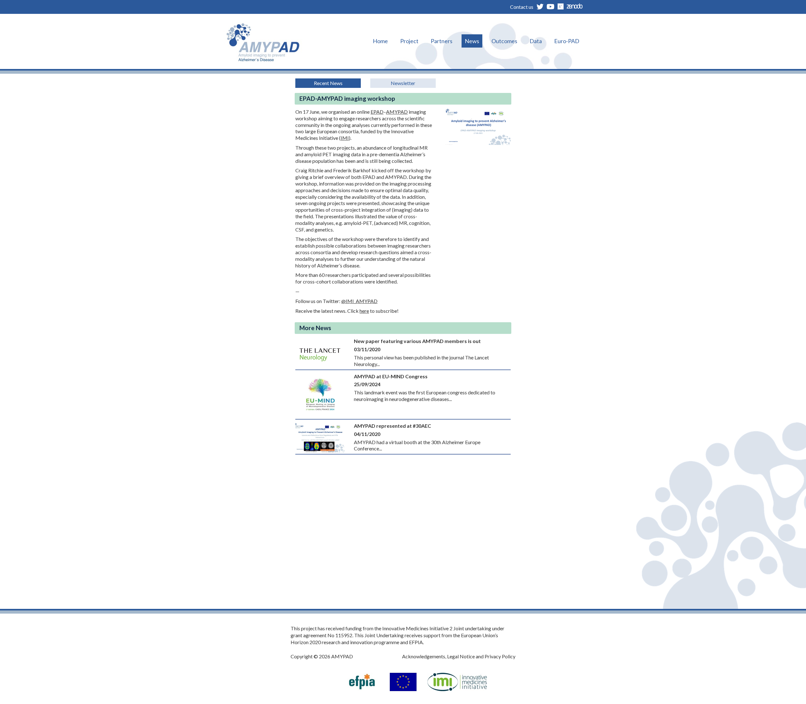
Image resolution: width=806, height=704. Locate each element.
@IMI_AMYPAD (359, 301)
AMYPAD (397, 112)
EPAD (377, 112)
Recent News (328, 83)
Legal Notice (461, 656)
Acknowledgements (423, 656)
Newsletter (403, 83)
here (364, 311)
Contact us (521, 7)
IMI (345, 138)
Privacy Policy (500, 656)
